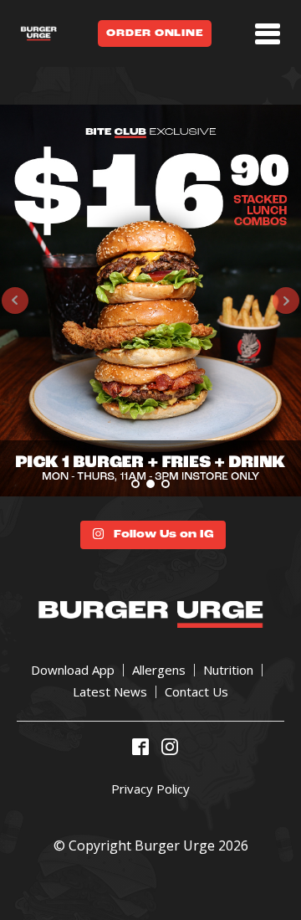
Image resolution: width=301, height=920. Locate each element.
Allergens (159, 670)
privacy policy (150, 789)
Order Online (154, 33)
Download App (73, 670)
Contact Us (196, 692)
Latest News (110, 692)
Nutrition (228, 670)
